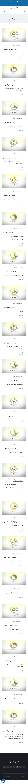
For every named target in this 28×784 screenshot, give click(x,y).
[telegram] (7, 767)
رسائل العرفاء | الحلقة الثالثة (10, 625)
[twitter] (20, 767)
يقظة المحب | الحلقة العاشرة (10, 195)
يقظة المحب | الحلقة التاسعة (10, 661)
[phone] (4, 767)
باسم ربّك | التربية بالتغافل (9, 233)
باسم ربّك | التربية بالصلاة (9, 557)
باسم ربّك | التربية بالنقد (9, 416)
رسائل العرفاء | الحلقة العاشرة (10, 49)
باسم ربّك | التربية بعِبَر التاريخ (10, 593)
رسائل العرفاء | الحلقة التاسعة (10, 122)
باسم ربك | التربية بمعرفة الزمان (11, 158)
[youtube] (14, 767)
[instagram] (17, 767)
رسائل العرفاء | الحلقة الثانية (10, 698)
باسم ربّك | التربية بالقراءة (9, 484)
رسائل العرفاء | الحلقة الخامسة (10, 449)
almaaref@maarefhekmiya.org (10, 4)
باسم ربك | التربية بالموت (9, 343)
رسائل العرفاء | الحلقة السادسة (10, 380)
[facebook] (23, 767)
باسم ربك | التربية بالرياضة (9, 85)
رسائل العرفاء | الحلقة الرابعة (10, 522)
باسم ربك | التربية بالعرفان (9, 731)
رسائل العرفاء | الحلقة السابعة (10, 307)
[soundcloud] (10, 767)
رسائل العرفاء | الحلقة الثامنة (10, 272)
